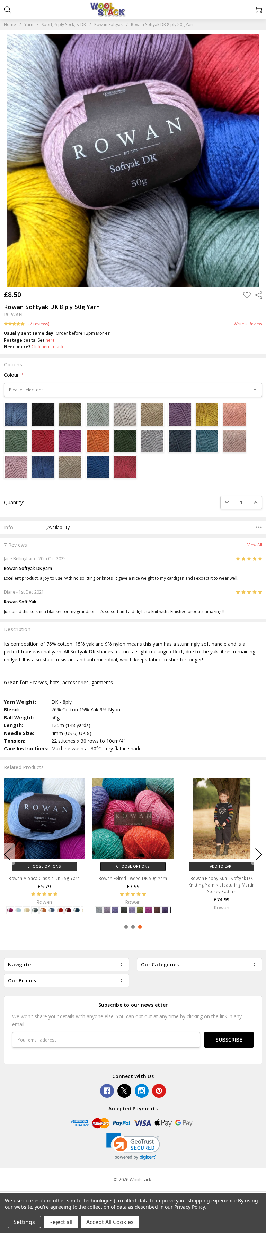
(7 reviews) (38, 323)
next (258, 854)
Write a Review (248, 323)
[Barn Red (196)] (157, 910)
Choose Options (44, 866)
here (50, 340)
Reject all (60, 1222)
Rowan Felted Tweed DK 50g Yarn (133, 878)
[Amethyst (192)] (115, 910)
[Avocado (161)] (140, 910)
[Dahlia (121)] (68, 910)
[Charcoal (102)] (35, 910)
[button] (133, 1146)
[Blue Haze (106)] (18, 910)
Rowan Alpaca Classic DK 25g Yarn (44, 878)
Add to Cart (221, 866)
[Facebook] (107, 1091)
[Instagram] (142, 1091)
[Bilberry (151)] (165, 910)
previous (7, 854)
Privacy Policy (189, 1206)
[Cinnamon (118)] (43, 910)
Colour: (14, 374)
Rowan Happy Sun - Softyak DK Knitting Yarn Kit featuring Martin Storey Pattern (221, 884)
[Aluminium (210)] (107, 910)
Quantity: (14, 502)
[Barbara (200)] (148, 910)
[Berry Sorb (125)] (10, 910)
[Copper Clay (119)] (60, 910)
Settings (24, 1222)
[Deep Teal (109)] (76, 910)
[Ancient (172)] (123, 910)
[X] (124, 1091)
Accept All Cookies (110, 1222)
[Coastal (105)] (51, 910)
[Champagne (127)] (26, 910)
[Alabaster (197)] (99, 910)
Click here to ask (47, 347)
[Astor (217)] (132, 910)
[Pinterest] (159, 1091)
